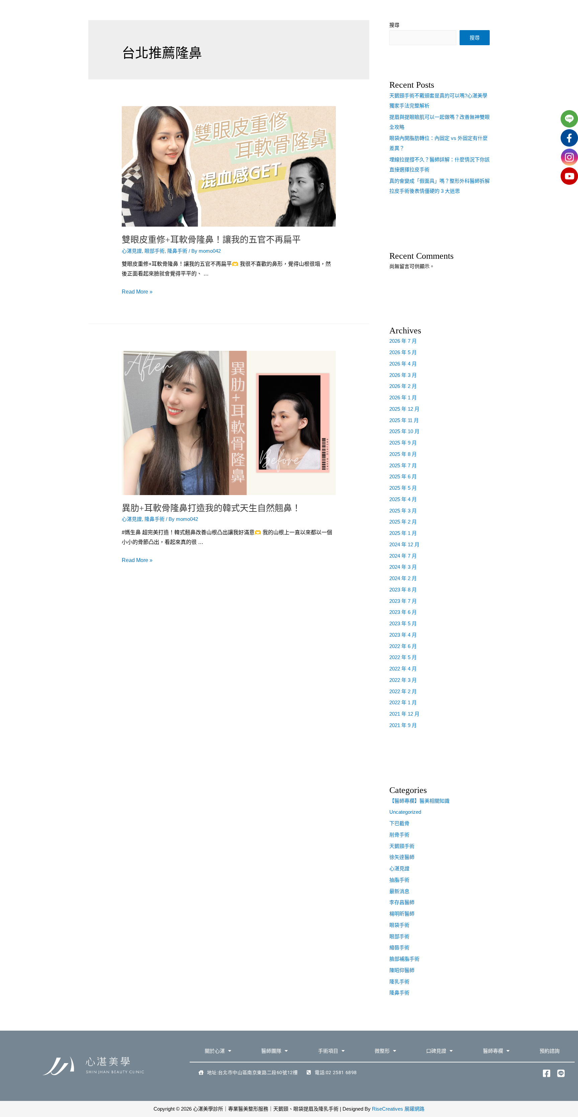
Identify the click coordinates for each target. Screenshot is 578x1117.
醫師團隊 (271, 1051)
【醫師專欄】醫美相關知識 (419, 801)
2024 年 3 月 (403, 567)
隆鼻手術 (177, 251)
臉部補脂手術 (404, 959)
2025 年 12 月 (404, 409)
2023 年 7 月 (403, 601)
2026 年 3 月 (403, 375)
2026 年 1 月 (403, 397)
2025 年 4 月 (403, 499)
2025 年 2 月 (403, 522)
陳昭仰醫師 (401, 970)
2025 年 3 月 (403, 510)
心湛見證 (132, 251)
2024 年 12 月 (404, 544)
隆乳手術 (399, 981)
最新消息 (399, 891)
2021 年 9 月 (403, 725)
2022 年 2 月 (403, 691)
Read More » (137, 292)
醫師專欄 (493, 1051)
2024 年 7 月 (403, 556)
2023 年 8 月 (403, 589)
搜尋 (475, 38)
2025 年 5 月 (403, 488)
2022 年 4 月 (403, 668)
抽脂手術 (399, 880)
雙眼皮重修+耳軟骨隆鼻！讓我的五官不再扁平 (211, 240)
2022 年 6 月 (403, 646)
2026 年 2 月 (403, 386)
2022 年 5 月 (403, 657)
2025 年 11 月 (404, 420)
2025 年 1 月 (403, 533)
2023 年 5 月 (403, 623)
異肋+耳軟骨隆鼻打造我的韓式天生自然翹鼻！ (211, 508)
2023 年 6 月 (403, 612)
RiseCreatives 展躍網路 (398, 1109)
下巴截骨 (399, 823)
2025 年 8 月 (403, 454)
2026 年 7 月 (403, 341)
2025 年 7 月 (403, 465)
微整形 (382, 1051)
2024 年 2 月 (403, 578)
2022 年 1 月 (403, 702)
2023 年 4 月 (403, 635)
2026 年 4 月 (403, 364)
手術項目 (328, 1051)
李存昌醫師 (401, 902)
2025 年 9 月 (403, 443)
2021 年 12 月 (404, 714)
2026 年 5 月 (403, 352)
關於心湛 (215, 1051)
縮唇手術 (399, 947)
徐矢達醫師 (401, 857)
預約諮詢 (550, 1051)
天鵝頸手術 (401, 846)
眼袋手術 (399, 925)
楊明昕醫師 (401, 913)
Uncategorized (405, 812)
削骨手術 (399, 834)
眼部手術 (154, 251)
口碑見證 (436, 1051)
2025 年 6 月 (403, 476)
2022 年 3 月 (403, 680)
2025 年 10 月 (404, 431)
